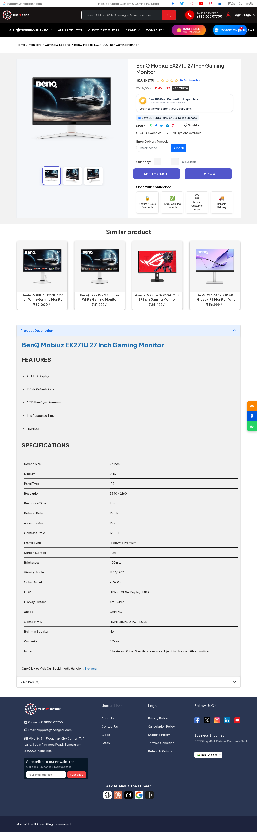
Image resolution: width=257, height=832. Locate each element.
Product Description (37, 330)
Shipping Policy (159, 734)
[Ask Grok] (128, 795)
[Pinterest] (210, 3)
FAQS (106, 743)
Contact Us (246, 3)
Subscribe (76, 774)
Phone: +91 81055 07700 (45, 722)
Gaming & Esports (58, 44)
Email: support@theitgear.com (49, 730)
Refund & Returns (160, 751)
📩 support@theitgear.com (22, 3)
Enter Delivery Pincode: (153, 141)
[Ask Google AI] (139, 795)
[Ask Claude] (118, 795)
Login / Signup (244, 15)
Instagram (92, 668)
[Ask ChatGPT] (107, 795)
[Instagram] (191, 3)
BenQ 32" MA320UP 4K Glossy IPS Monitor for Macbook (215, 297)
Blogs (106, 734)
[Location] (252, 416)
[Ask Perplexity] (149, 795)
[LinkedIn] (219, 3)
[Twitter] (182, 3)
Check (179, 148)
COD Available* (150, 133)
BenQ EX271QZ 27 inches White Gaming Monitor (99, 297)
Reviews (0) (30, 682)
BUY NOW (208, 174)
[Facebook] (173, 3)
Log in (143, 108)
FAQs (231, 3)
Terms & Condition (161, 743)
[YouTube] (201, 3)
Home (20, 44)
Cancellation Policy (161, 726)
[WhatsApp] (252, 426)
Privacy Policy (158, 718)
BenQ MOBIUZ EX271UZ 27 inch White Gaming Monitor (42, 297)
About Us (108, 718)
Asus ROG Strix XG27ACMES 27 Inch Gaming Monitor (157, 297)
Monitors (35, 44)
